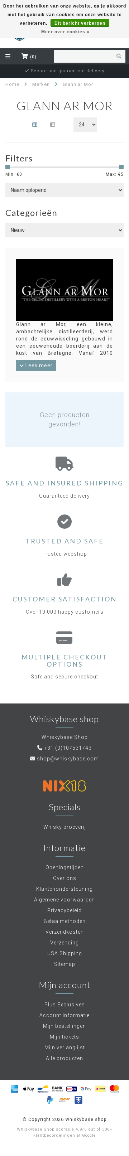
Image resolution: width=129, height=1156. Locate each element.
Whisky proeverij (64, 827)
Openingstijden (65, 867)
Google (89, 1135)
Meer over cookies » (65, 31)
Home (12, 84)
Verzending (64, 942)
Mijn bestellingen (64, 1026)
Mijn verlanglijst (64, 1047)
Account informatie (64, 1015)
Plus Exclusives (64, 1004)
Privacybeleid (64, 910)
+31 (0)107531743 (68, 748)
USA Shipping (64, 953)
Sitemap (64, 964)
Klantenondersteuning (64, 889)
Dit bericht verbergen (79, 23)
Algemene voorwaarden (64, 900)
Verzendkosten (65, 932)
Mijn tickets (64, 1037)
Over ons (64, 878)
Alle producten (64, 1058)
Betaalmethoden (65, 921)
